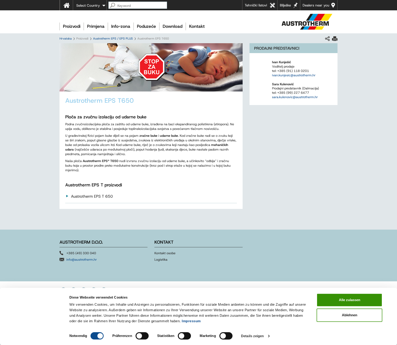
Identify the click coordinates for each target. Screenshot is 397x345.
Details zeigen (252, 336)
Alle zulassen (349, 300)
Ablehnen (349, 315)
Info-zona (120, 26)
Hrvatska (66, 38)
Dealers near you (316, 5)
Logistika (160, 259)
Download (172, 26)
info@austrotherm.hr (81, 259)
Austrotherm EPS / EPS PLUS (113, 38)
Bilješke (285, 5)
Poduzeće (146, 26)
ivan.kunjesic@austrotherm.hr (293, 75)
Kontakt (197, 26)
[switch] (142, 335)
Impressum (191, 321)
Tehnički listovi (256, 5)
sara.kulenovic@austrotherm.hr (295, 97)
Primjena (96, 26)
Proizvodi (71, 26)
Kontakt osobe (165, 253)
